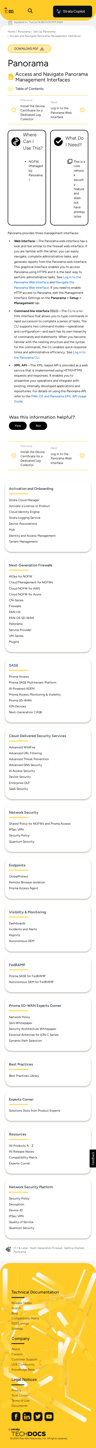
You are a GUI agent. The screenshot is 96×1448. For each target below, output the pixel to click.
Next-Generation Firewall (46, 1248)
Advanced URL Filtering (25, 753)
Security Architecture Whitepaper (32, 1029)
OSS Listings (20, 1323)
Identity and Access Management (32, 535)
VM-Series (16, 636)
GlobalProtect (18, 876)
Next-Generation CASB (25, 712)
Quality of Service (21, 1222)
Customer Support (24, 1359)
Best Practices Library (24, 1076)
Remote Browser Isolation (27, 882)
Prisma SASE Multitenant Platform (32, 682)
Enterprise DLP (19, 783)
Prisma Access (19, 676)
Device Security (20, 777)
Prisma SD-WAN (20, 700)
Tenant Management (23, 541)
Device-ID (16, 1210)
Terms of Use (21, 1400)
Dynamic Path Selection (25, 1040)
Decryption (16, 1204)
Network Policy (19, 1017)
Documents (19, 1406)
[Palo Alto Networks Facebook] (16, 1420)
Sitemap (17, 1328)
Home (11, 31)
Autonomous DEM (21, 941)
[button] (93, 1158)
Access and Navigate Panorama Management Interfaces (45, 36)
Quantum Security (21, 841)
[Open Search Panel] (30, 11)
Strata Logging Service (24, 518)
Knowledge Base (23, 1369)
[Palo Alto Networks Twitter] (38, 1420)
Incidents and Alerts (23, 929)
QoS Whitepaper (20, 1023)
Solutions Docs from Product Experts (34, 1110)
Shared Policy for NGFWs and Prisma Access (40, 823)
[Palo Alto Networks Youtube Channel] (49, 1420)
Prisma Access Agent (23, 888)
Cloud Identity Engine (24, 512)
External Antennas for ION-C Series (34, 1035)
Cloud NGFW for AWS (24, 588)
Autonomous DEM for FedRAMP (31, 982)
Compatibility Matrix (23, 1157)
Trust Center (20, 1395)
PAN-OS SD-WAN (21, 618)
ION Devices (17, 706)
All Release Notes (21, 1151)
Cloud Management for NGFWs (31, 582)
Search (16, 1308)
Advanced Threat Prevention (29, 759)
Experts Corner (19, 1163)
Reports (14, 935)
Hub (12, 529)
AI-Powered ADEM (22, 688)
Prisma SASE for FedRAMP (27, 976)
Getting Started (74, 1248)
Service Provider (20, 630)
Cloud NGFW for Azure (25, 594)
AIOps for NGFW (20, 576)
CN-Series (16, 600)
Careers (17, 1354)
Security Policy (19, 835)
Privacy (16, 1390)
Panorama (24, 31)
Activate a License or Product (29, 506)
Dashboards (17, 923)
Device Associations (23, 523)
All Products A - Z (21, 1145)
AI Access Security (22, 771)
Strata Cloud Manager (24, 500)
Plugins (14, 642)
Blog (15, 1313)
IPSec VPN (16, 829)
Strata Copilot (74, 11)
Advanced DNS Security (25, 765)
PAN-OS (14, 612)
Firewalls (15, 606)
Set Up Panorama (44, 31)
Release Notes (22, 1303)
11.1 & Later (21, 1248)
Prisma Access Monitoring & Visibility (35, 694)
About (16, 1349)
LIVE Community (23, 1364)
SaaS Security (18, 789)
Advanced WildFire (22, 747)
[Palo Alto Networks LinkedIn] (27, 1420)
